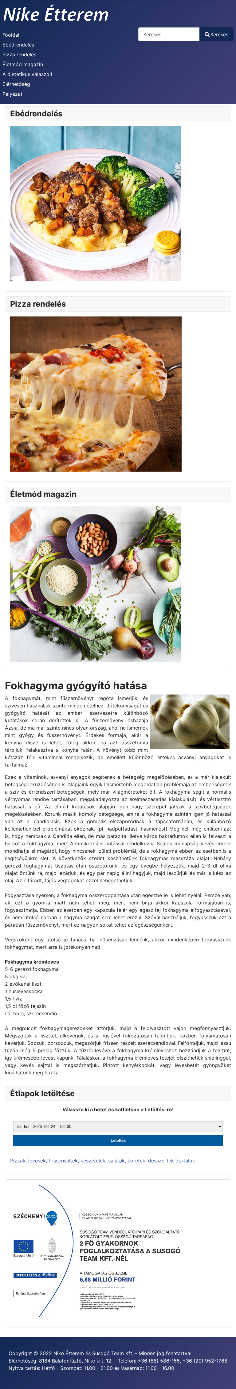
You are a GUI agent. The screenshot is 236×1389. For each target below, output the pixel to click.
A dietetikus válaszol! (27, 74)
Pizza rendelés (19, 54)
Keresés (219, 34)
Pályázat (12, 94)
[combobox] (169, 34)
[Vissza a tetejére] (225, 1377)
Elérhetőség (16, 84)
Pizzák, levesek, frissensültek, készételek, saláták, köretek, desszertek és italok (102, 1161)
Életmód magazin (22, 64)
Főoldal (10, 35)
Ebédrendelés (18, 45)
